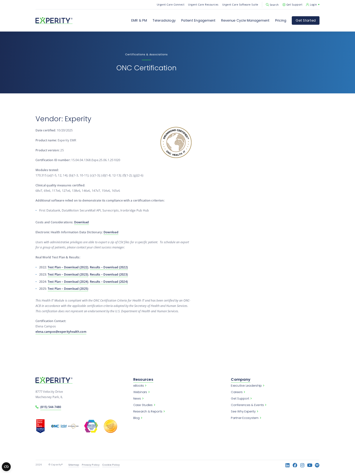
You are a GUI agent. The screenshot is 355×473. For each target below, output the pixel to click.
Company (240, 379)
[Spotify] (317, 465)
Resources (143, 379)
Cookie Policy (111, 465)
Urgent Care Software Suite (240, 4)
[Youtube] (309, 465)
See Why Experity (243, 411)
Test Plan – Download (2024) (68, 282)
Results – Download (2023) (109, 274)
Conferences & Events (247, 405)
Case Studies (143, 405)
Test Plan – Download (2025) (68, 289)
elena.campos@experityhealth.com (61, 332)
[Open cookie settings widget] (6, 466)
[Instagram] (302, 465)
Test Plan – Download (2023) (68, 274)
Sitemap (73, 465)
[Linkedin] (287, 465)
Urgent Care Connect (171, 4)
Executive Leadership (246, 386)
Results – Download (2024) (109, 282)
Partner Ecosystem (244, 418)
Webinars (140, 392)
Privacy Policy (90, 465)
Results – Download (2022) (109, 267)
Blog (136, 418)
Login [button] (313, 4)
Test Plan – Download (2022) (68, 267)
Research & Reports (148, 411)
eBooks (138, 386)
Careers (237, 392)
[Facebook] (295, 465)
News (137, 398)
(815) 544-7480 (50, 407)
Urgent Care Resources (203, 4)
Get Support (294, 4)
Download (81, 222)
